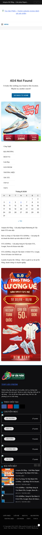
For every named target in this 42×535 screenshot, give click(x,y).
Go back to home (21, 95)
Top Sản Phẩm (10, 384)
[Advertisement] (21, 52)
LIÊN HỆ (16, 515)
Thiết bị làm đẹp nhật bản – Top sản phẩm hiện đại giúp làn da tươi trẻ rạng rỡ (27, 481)
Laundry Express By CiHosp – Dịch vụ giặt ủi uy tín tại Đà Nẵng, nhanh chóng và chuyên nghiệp (26, 472)
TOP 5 (28, 518)
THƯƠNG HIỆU (9, 518)
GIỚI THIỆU (7, 515)
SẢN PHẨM (18, 484)
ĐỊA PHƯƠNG (19, 493)
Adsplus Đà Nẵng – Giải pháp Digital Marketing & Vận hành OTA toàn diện (15, 2)
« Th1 (20, 221)
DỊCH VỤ (18, 475)
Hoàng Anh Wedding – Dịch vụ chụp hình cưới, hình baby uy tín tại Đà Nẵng (27, 498)
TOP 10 (35, 518)
